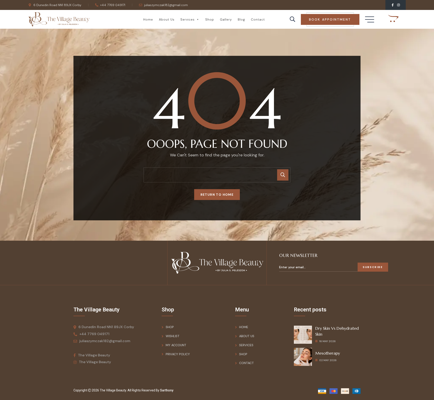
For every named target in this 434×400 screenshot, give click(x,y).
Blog (241, 19)
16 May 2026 (327, 341)
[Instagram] (398, 5)
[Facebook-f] (392, 5)
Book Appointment (330, 19)
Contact (258, 19)
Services (187, 19)
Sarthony (166, 390)
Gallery (226, 19)
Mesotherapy (327, 353)
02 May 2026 (328, 360)
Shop (209, 19)
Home (148, 19)
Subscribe (373, 267)
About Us (167, 19)
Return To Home (217, 195)
